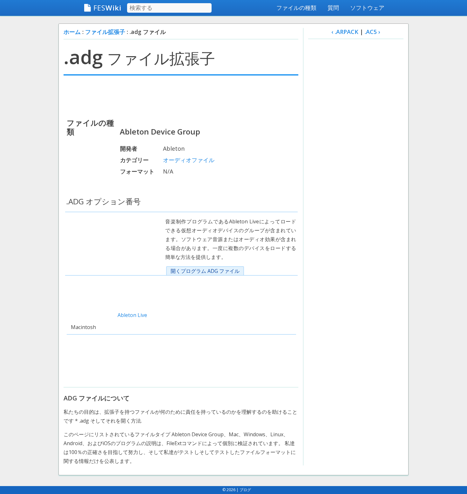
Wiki (107, 7)
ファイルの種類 (296, 7)
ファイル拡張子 (105, 32)
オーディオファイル (188, 160)
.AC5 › (372, 32)
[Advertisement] (181, 96)
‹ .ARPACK (344, 32)
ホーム (72, 32)
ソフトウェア (367, 7)
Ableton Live (132, 315)
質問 (333, 7)
